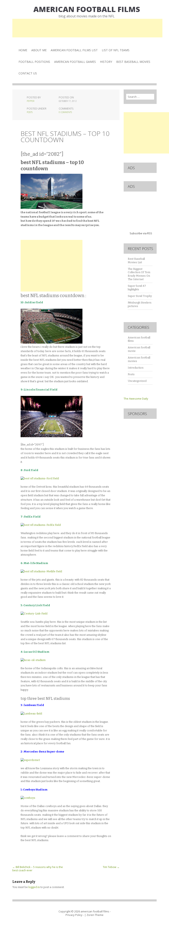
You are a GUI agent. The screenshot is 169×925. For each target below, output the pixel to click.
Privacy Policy (74, 915)
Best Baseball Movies (133, 62)
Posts (30, 112)
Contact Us (28, 73)
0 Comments (65, 112)
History (106, 62)
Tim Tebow (111, 867)
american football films (86, 9)
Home (23, 50)
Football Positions (34, 62)
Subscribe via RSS (141, 233)
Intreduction (135, 367)
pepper (30, 101)
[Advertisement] (87, 28)
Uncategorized (137, 380)
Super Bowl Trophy (140, 296)
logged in (34, 887)
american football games (75, 62)
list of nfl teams (115, 50)
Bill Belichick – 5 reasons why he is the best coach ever (37, 868)
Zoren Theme (95, 915)
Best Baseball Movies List (136, 260)
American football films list (74, 50)
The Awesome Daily (136, 398)
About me (39, 50)
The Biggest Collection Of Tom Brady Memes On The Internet (139, 274)
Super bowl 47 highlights (137, 287)
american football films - (96, 911)
